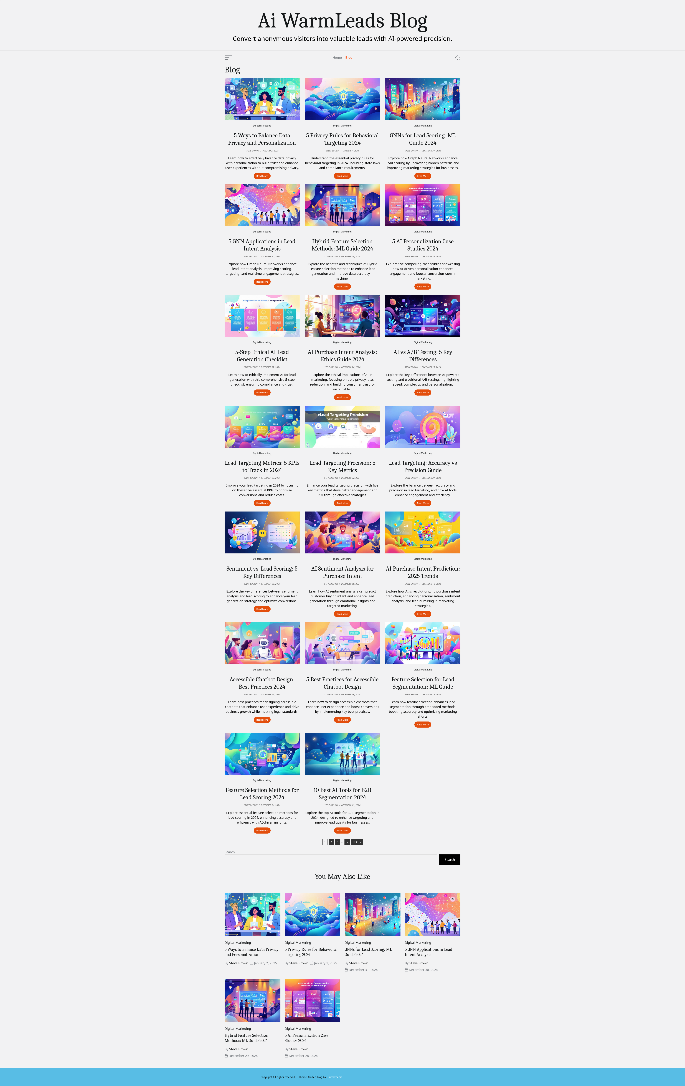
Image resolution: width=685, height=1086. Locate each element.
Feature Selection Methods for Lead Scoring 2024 (262, 793)
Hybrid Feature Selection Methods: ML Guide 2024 (342, 245)
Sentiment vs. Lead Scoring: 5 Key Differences (262, 572)
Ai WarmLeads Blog (342, 20)
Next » (357, 842)
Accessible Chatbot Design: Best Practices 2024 (262, 683)
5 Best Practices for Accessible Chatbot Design (342, 683)
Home (337, 58)
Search (230, 852)
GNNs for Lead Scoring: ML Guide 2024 (423, 139)
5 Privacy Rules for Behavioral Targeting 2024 (342, 139)
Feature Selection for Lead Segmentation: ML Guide (423, 683)
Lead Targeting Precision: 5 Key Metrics (342, 466)
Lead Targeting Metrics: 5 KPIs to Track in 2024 (262, 466)
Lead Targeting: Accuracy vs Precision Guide (423, 466)
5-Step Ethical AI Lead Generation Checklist (262, 355)
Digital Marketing (262, 125)
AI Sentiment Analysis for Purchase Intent (342, 572)
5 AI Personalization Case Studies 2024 (423, 245)
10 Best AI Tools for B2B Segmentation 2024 (342, 793)
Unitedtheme (334, 1077)
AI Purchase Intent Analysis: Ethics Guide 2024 (342, 355)
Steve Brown (238, 963)
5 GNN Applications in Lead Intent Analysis (262, 245)
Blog (348, 58)
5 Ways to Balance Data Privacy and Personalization (262, 139)
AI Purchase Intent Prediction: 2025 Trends (423, 572)
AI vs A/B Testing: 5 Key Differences (423, 355)
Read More (262, 176)
